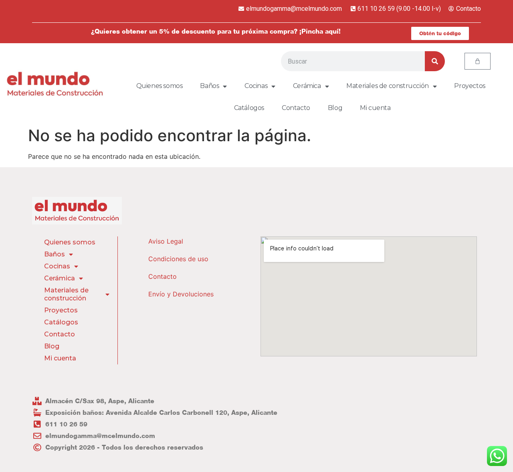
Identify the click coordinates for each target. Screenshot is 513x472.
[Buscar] (435, 61)
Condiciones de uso (178, 259)
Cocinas (255, 86)
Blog (335, 108)
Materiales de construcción (387, 86)
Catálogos (249, 108)
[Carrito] (478, 61)
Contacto (296, 108)
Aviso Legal (165, 241)
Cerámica (307, 86)
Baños (209, 86)
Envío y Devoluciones (181, 294)
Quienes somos (159, 86)
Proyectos (469, 86)
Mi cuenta (375, 108)
